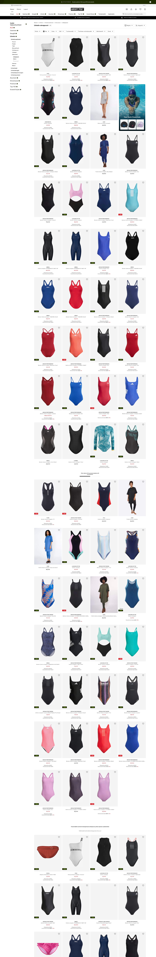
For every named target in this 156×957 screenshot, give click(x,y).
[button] (129, 25)
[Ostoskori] (145, 9)
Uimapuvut (65, 22)
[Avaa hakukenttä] (123, 14)
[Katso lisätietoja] (48, 81)
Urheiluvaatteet (49, 22)
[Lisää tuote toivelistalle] (59, 37)
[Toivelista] (140, 9)
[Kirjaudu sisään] (131, 9)
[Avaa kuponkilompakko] (127, 9)
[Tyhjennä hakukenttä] (145, 14)
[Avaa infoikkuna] (150, 2)
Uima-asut (58, 22)
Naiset (12, 9)
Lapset (26, 9)
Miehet (19, 9)
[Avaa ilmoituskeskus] (136, 9)
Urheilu (41, 22)
